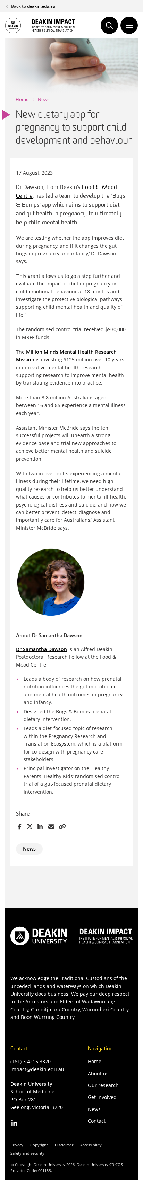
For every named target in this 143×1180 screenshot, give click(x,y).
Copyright (39, 1144)
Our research (103, 1085)
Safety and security (27, 1153)
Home (22, 99)
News (43, 99)
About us (98, 1073)
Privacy (16, 1144)
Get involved (102, 1097)
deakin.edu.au (41, 6)
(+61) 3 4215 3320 (30, 1061)
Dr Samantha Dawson (41, 649)
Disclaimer (64, 1144)
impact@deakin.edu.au (37, 1069)
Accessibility (91, 1144)
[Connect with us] (14, 1123)
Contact (97, 1121)
